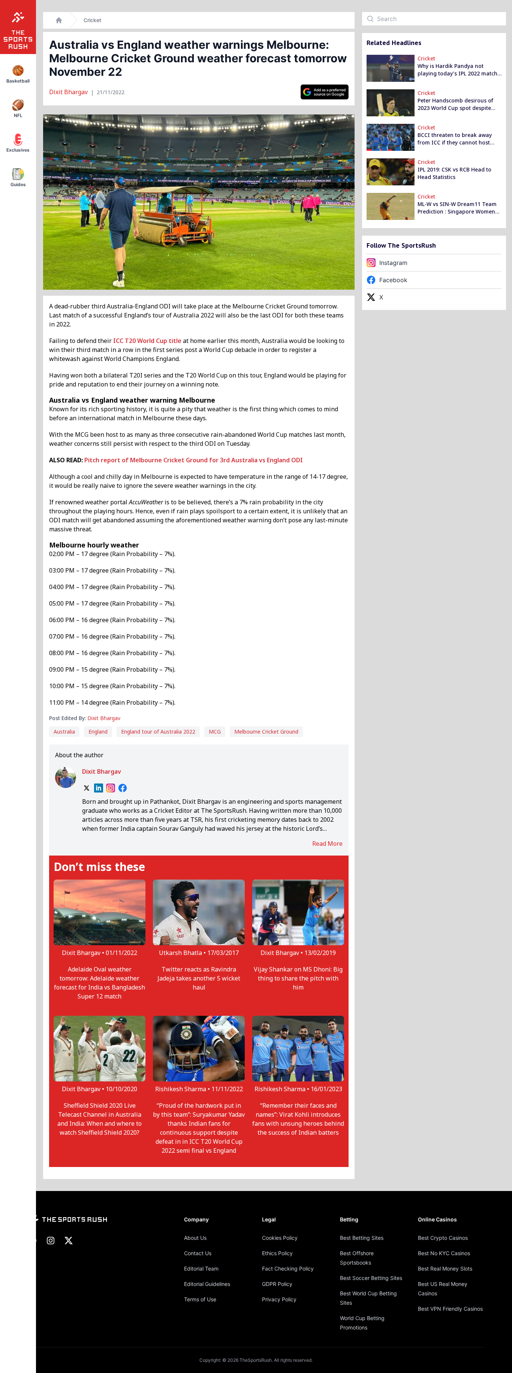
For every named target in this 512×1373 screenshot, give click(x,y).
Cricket (92, 20)
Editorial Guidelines (207, 1284)
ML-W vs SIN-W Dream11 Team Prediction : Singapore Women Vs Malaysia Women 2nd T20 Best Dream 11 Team (457, 207)
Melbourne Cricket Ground (266, 731)
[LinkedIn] (98, 788)
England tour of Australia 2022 (158, 731)
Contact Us (197, 1253)
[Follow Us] (325, 91)
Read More (327, 844)
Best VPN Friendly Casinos (450, 1308)
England (98, 731)
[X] (86, 788)
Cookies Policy (280, 1238)
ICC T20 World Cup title (147, 341)
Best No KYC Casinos (444, 1253)
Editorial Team (201, 1268)
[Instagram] (110, 788)
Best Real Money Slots (445, 1268)
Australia (64, 731)
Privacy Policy (279, 1299)
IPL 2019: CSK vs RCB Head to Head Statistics (454, 173)
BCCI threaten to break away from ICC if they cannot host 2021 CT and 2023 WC (455, 138)
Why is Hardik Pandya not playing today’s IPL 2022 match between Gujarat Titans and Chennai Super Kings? (457, 69)
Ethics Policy (277, 1253)
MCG (215, 731)
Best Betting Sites (361, 1238)
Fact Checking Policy (288, 1268)
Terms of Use (200, 1299)
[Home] (59, 20)
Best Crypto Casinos (443, 1238)
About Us (195, 1238)
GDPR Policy (277, 1284)
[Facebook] (122, 788)
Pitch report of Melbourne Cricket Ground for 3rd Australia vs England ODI (193, 460)
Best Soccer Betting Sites (371, 1278)
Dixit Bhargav (69, 92)
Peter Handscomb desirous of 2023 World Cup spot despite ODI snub (455, 104)
